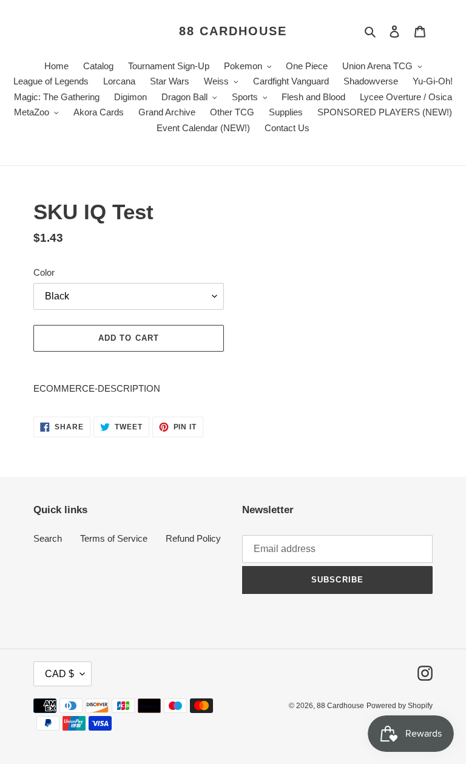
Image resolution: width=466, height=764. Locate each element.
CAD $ (59, 674)
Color (44, 272)
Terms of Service (113, 538)
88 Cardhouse (233, 31)
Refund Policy (193, 538)
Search (47, 538)
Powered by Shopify (399, 705)
